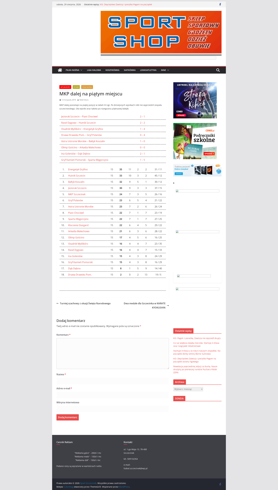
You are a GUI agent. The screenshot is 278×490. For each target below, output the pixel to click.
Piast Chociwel (76, 212)
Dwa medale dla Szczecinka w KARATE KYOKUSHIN (144, 305)
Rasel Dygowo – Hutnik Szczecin (78, 122)
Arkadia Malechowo (78, 231)
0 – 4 (142, 135)
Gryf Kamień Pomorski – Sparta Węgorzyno (84, 159)
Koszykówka (112, 70)
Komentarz (63, 334)
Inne (163, 70)
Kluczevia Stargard (78, 225)
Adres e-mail (64, 388)
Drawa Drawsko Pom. (80, 274)
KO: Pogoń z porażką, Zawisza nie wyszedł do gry (197, 338)
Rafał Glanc (84, 100)
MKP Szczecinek (76, 194)
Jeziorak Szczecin (77, 188)
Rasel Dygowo (75, 250)
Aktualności (65, 87)
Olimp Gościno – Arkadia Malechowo (81, 147)
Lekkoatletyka (148, 70)
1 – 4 (142, 129)
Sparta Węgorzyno (78, 219)
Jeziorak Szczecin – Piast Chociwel (79, 116)
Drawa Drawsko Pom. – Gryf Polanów (81, 135)
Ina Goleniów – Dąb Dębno (75, 153)
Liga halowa (94, 70)
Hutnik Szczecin (76, 175)
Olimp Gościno (76, 237)
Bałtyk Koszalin (76, 181)
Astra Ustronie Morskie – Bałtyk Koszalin (83, 141)
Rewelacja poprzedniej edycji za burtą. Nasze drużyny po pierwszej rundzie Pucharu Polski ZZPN (195, 369)
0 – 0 (142, 147)
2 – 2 (142, 122)
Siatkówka (130, 70)
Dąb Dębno (74, 268)
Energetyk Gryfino (78, 169)
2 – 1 (142, 116)
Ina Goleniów (75, 256)
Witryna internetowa (67, 402)
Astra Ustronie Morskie (80, 206)
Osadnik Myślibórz (78, 243)
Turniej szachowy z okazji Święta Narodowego (85, 303)
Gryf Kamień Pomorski (80, 262)
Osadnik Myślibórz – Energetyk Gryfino (82, 129)
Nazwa (61, 374)
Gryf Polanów (75, 200)
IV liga (76, 87)
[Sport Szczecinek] (59, 70)
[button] (80, 70)
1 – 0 (142, 141)
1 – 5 (142, 159)
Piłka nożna (72, 70)
